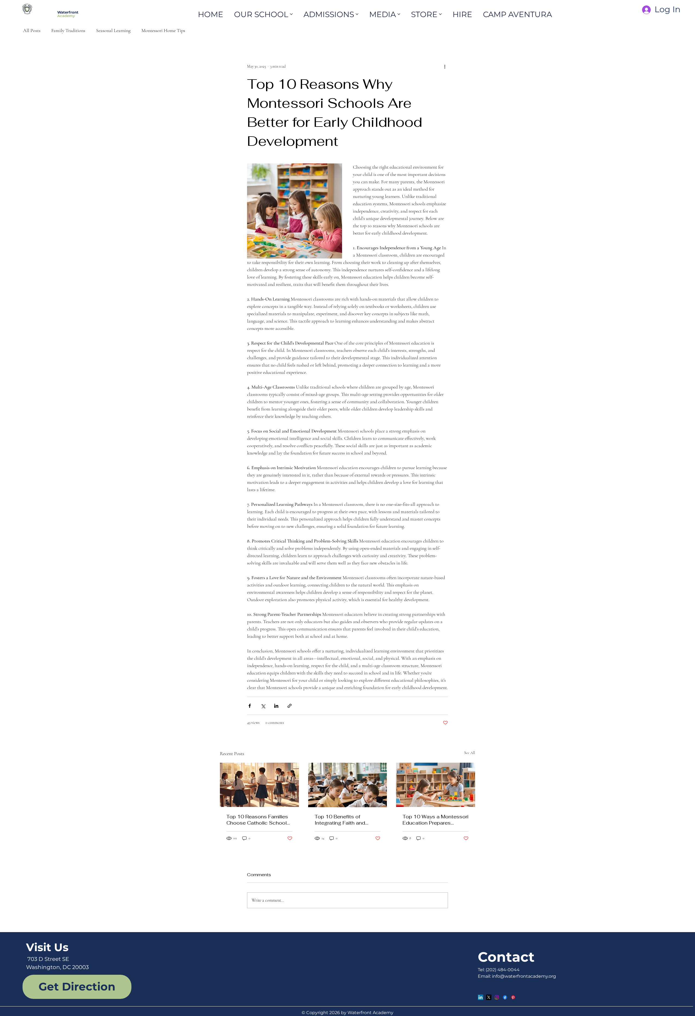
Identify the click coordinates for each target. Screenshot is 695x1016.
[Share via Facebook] (249, 705)
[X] (488, 997)
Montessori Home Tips (163, 30)
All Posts (31, 30)
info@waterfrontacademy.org (524, 976)
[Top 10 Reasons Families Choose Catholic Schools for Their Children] (259, 785)
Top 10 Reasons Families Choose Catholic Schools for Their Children (258, 819)
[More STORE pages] (440, 14)
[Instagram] (497, 997)
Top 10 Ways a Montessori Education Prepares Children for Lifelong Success (435, 819)
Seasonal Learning (113, 30)
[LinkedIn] (480, 997)
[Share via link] (289, 705)
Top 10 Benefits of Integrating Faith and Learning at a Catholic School (341, 819)
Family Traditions (68, 30)
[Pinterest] (513, 997)
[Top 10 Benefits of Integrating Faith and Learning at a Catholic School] (347, 785)
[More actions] (444, 66)
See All (469, 752)
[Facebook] (505, 997)
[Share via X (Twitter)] (263, 705)
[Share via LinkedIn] (276, 705)
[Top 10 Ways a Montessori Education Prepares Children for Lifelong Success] (435, 785)
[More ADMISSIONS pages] (357, 14)
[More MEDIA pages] (398, 14)
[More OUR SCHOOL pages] (291, 14)
